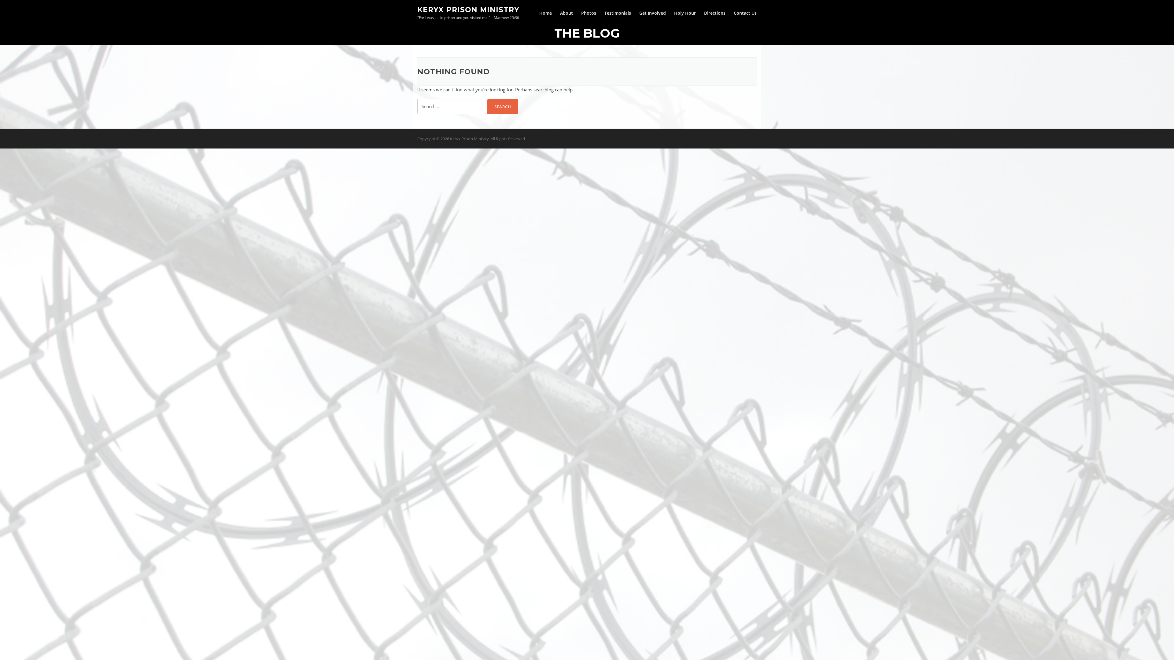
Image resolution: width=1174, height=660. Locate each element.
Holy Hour (685, 13)
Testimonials (617, 13)
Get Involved (652, 13)
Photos (588, 13)
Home (545, 13)
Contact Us (745, 13)
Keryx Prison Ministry (468, 9)
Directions (714, 13)
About (566, 13)
